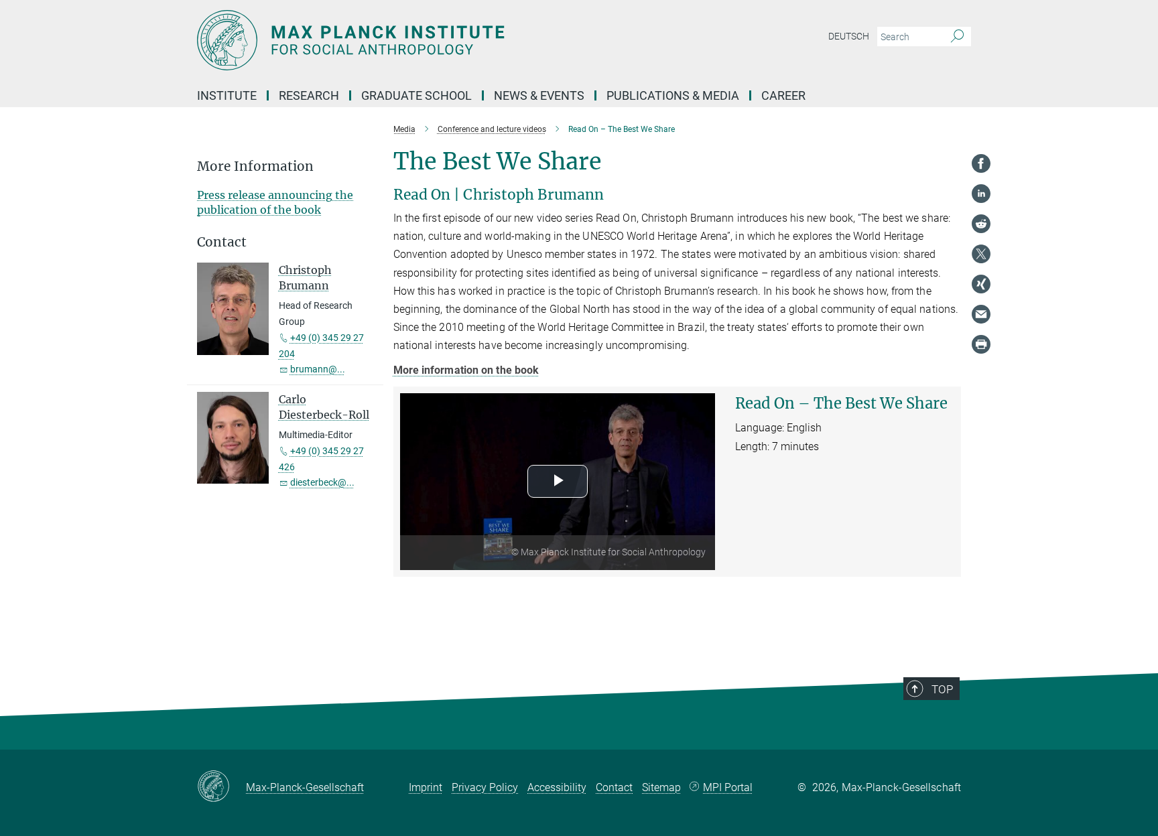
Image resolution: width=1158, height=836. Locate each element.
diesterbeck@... (322, 482)
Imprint (425, 787)
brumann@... (317, 369)
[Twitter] (981, 254)
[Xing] (981, 284)
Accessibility (556, 787)
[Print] (981, 344)
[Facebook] (981, 163)
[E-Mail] (981, 314)
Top (942, 689)
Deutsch (848, 36)
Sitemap (661, 787)
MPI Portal (728, 787)
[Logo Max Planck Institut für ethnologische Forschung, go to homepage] (448, 40)
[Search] (957, 36)
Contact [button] (222, 242)
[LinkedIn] (981, 194)
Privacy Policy (485, 787)
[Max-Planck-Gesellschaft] (221, 787)
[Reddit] (981, 224)
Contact (614, 787)
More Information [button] (255, 166)
